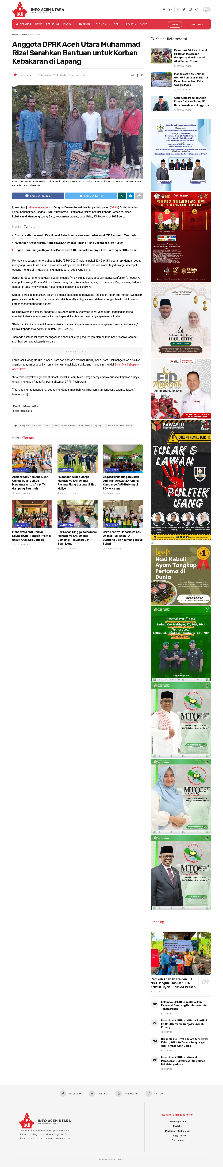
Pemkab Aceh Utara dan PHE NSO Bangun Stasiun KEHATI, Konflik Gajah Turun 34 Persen (173, 983)
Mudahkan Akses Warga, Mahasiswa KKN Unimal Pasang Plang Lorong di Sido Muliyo (69, 242)
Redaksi (27, 75)
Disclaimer (178, 1140)
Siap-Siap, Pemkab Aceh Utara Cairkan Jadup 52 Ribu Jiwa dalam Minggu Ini (191, 101)
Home (15, 34)
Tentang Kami (178, 1121)
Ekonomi (102, 24)
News (38, 24)
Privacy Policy (178, 1135)
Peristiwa (53, 24)
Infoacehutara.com (39, 207)
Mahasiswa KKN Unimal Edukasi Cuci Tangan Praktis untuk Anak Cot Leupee (31, 535)
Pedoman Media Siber (177, 1130)
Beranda (26, 24)
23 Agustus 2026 (67, 548)
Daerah (68, 24)
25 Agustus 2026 (22, 493)
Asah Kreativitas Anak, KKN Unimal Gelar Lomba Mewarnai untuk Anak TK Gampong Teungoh (75, 235)
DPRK (114, 207)
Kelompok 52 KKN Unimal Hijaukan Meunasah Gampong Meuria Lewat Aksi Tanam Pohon (184, 1005)
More (143, 24)
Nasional (85, 24)
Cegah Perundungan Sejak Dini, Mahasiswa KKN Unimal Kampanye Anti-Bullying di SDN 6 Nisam (76, 250)
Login (168, 9)
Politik (131, 24)
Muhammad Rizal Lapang (118, 425)
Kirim (175, 24)
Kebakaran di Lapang (90, 425)
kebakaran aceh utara (63, 425)
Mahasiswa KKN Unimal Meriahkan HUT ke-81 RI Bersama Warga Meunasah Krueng (184, 1024)
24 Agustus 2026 (113, 493)
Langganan (196, 24)
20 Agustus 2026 (184, 66)
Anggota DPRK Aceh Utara (34, 425)
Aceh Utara (35, 34)
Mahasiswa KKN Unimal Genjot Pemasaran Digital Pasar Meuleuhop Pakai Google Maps (183, 1061)
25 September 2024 (47, 75)
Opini (117, 24)
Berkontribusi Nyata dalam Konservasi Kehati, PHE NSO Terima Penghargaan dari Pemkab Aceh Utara (184, 1042)
